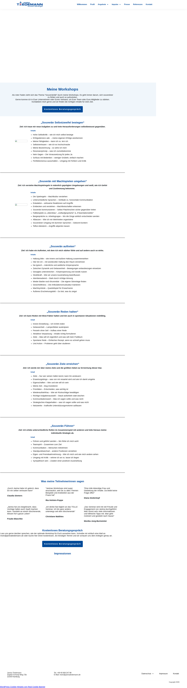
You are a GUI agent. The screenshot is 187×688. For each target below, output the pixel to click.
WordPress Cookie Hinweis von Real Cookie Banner (22, 687)
